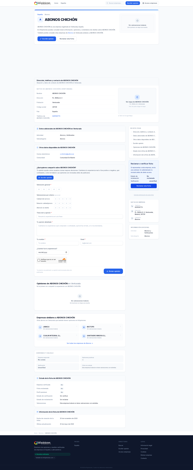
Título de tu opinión (44, 213)
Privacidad (144, 448)
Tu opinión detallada (45, 222)
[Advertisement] (96, 61)
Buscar (121, 445)
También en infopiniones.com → (45, 457)
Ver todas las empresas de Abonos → (80, 343)
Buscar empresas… (115, 3)
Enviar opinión (114, 271)
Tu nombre (41, 239)
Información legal (146, 445)
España (63, 3)
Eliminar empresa (146, 455)
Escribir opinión (132, 3)
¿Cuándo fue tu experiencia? (47, 248)
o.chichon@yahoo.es (67, 154)
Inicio (56, 3)
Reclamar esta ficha (67, 39)
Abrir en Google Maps (126, 115)
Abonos (47, 14)
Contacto (144, 458)
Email (83, 239)
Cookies (143, 452)
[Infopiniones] (43, 3)
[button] (137, 101)
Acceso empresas (151, 3)
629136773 (56, 116)
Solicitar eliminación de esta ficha (144, 195)
